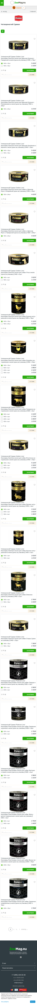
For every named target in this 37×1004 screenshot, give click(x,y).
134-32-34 (14, 3)
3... (17, 929)
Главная (33, 11)
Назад (5, 11)
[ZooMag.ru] (20, 2)
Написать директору (18, 986)
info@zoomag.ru (18, 982)
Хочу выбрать (5, 1001)
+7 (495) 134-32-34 (19, 975)
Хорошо (33, 1001)
